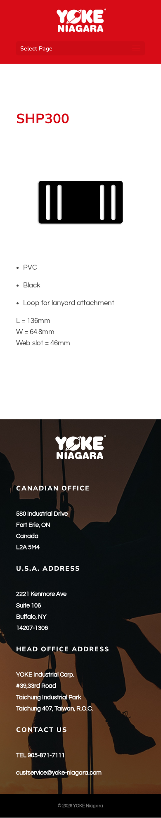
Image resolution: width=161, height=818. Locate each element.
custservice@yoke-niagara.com (59, 773)
